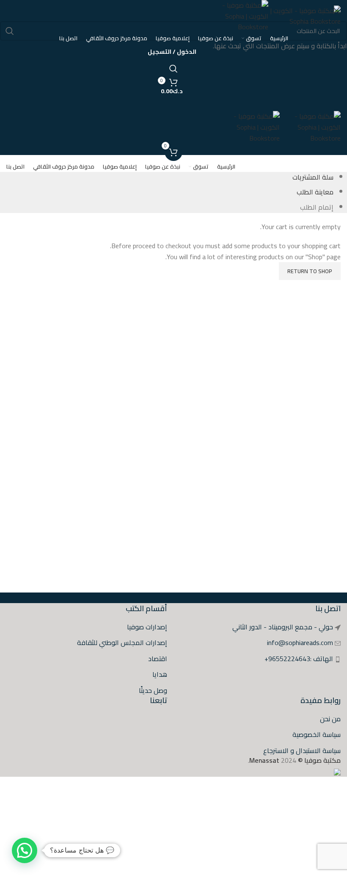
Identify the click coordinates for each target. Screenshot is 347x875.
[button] (24, 850)
